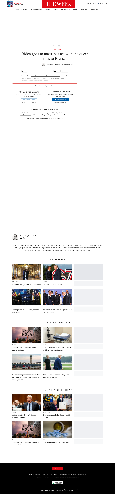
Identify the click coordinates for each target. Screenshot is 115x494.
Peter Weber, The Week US (54, 64)
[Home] (17, 9)
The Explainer (23, 9)
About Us (31, 474)
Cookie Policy (82, 474)
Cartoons (55, 9)
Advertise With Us (40, 477)
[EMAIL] (24, 238)
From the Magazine (65, 9)
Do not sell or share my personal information (65, 477)
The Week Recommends (36, 9)
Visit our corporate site (77, 489)
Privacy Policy (72, 474)
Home (54, 46)
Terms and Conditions (59, 474)
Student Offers (94, 9)
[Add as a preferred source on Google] (57, 482)
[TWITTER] (21, 238)
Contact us (60, 118)
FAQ (48, 477)
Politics (59, 46)
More (74, 9)
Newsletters (47, 9)
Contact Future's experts (43, 474)
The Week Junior (84, 9)
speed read (57, 49)
